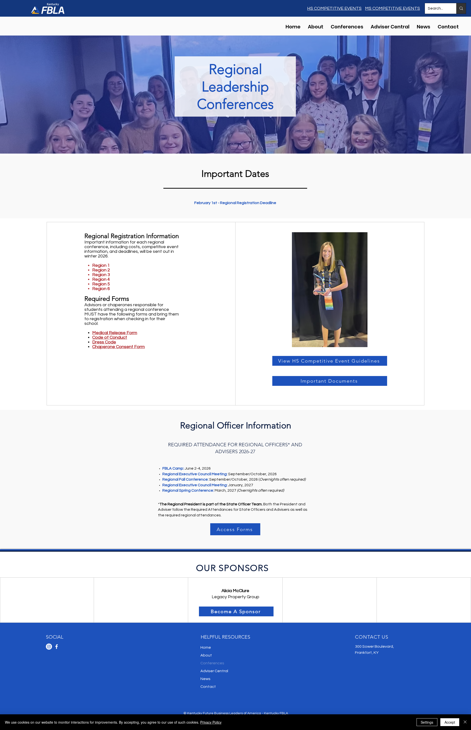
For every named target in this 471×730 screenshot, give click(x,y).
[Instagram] (49, 647)
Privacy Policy (211, 722)
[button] (347, 26)
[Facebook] (56, 647)
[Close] (465, 722)
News (205, 679)
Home (205, 647)
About (206, 655)
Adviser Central (214, 671)
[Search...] (461, 8)
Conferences (212, 663)
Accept (450, 722)
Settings (427, 722)
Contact (208, 687)
